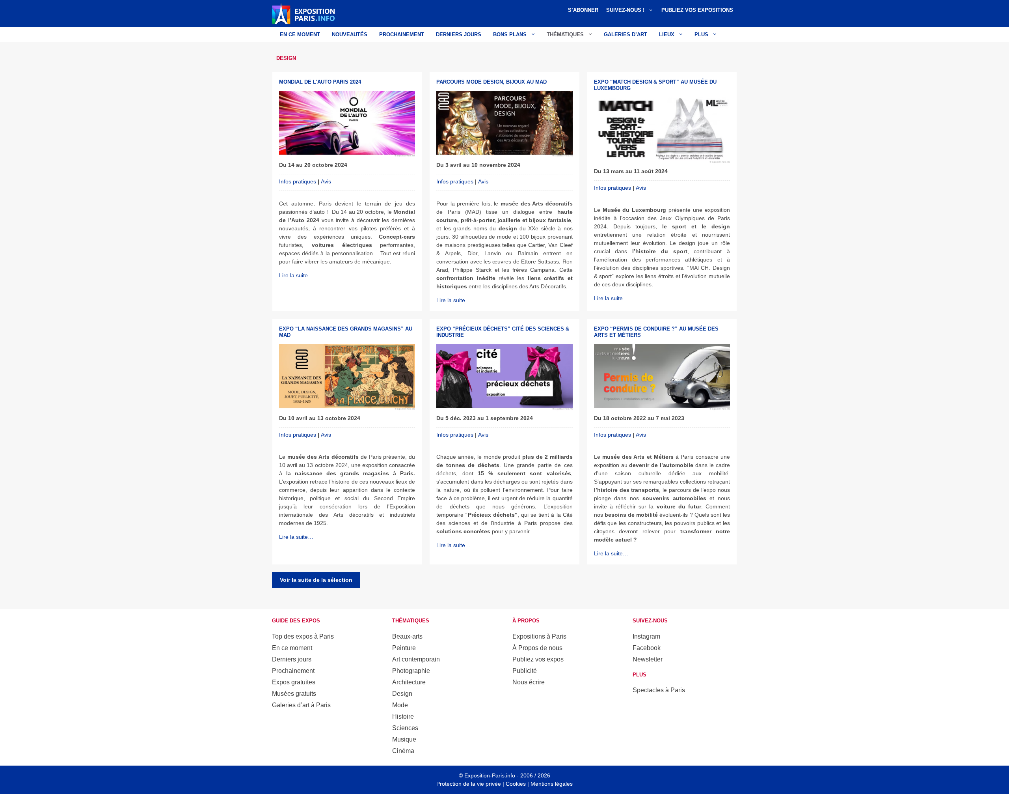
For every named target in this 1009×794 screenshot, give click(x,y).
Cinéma (403, 750)
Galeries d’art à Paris (301, 705)
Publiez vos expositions (697, 10)
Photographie (411, 670)
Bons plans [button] (510, 34)
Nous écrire (528, 682)
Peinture (404, 648)
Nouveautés (349, 34)
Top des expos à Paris (303, 636)
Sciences (405, 728)
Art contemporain (416, 659)
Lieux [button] (666, 34)
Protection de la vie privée (468, 784)
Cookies (516, 784)
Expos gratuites (293, 682)
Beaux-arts (407, 636)
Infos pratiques (297, 181)
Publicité (524, 670)
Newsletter (648, 659)
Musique (404, 739)
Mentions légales (552, 784)
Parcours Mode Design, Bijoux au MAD (491, 82)
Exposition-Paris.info (489, 775)
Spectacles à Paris (659, 690)
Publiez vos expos (538, 659)
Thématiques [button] (565, 34)
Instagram (646, 636)
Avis (326, 181)
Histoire (403, 716)
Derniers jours (458, 34)
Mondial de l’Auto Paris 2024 (320, 82)
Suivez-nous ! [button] (625, 10)
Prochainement (401, 34)
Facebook (647, 648)
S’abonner (583, 10)
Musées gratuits (294, 693)
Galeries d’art (625, 34)
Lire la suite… (296, 275)
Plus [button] (701, 34)
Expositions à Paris (539, 636)
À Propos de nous (537, 648)
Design (402, 693)
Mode (400, 705)
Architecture (409, 682)
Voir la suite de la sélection (316, 580)
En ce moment (300, 34)
